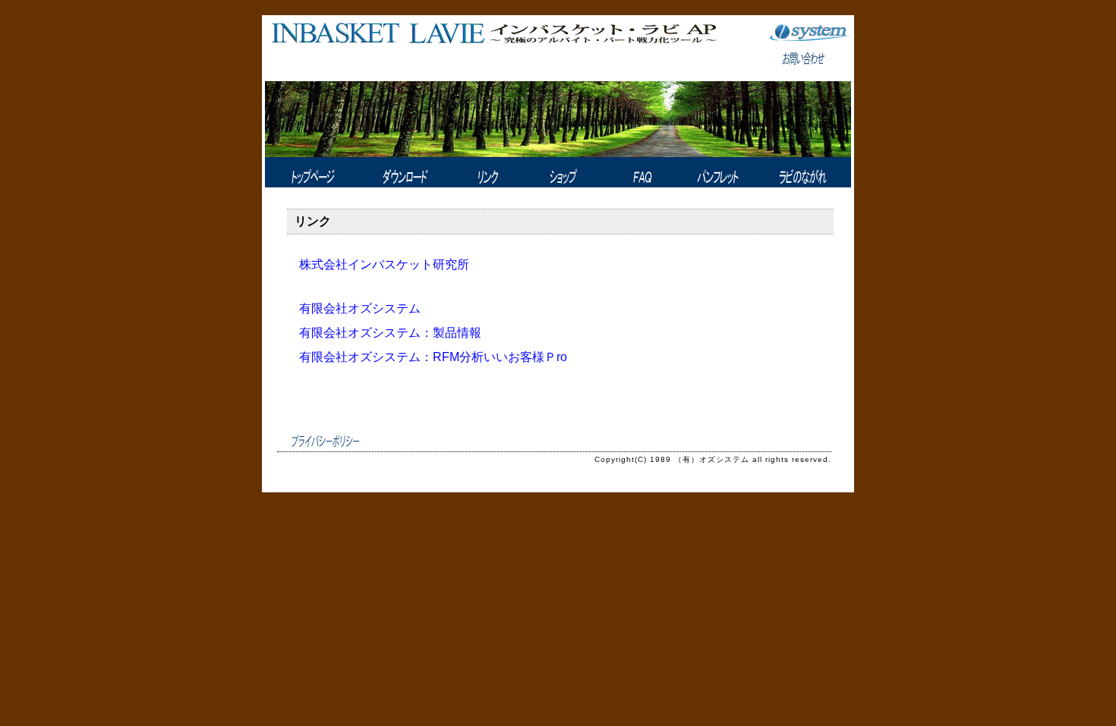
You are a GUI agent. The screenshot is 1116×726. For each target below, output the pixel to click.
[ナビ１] (310, 172)
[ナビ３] (487, 172)
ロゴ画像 (492, 50)
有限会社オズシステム (360, 308)
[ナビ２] (403, 172)
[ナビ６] (711, 172)
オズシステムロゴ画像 (809, 31)
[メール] (809, 62)
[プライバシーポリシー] (326, 440)
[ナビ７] (801, 172)
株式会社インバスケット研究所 (384, 264)
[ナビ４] (565, 172)
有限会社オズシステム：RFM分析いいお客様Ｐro (433, 356)
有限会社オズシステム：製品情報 (390, 332)
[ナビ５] (638, 172)
